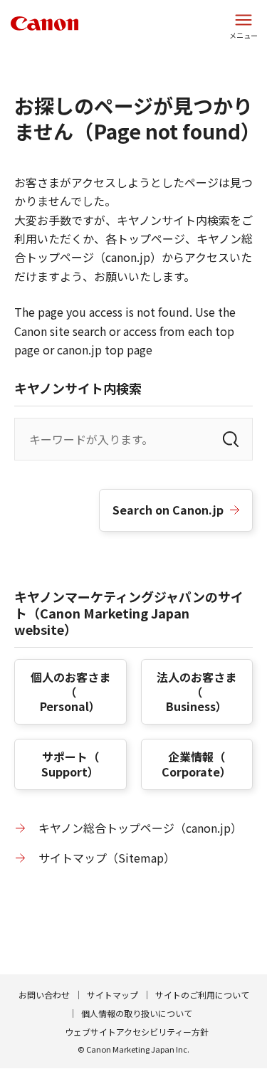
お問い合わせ (44, 995)
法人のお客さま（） (196, 691)
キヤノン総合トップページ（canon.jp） (140, 827)
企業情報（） (196, 764)
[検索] (231, 439)
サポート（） (70, 764)
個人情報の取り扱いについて (136, 1013)
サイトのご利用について (202, 995)
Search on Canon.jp (168, 509)
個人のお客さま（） (70, 691)
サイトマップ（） (106, 857)
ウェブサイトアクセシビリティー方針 (137, 1032)
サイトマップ (112, 995)
